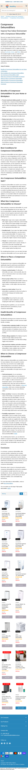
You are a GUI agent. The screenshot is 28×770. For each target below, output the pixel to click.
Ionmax (13, 52)
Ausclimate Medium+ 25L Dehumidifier (5, 575)
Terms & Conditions (20, 764)
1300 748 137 (6, 733)
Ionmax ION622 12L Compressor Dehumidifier (20, 606)
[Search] (25, 10)
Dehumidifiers (4, 18)
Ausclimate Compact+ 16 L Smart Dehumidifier (20, 666)
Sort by (4, 493)
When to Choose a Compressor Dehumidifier (12, 82)
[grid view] (21, 493)
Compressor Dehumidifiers (17, 18)
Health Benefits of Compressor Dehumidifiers (12, 80)
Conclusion (3, 84)
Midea (18, 52)
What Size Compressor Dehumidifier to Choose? (12, 76)
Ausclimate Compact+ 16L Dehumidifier (5, 545)
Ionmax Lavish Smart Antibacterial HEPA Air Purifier (21, 698)
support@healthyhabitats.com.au (12, 735)
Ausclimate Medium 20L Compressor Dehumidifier (21, 515)
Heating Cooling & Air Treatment (14, 16)
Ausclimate (7, 52)
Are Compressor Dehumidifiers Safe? (10, 74)
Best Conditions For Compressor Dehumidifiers (12, 73)
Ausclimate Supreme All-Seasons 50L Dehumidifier (21, 545)
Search (2, 760)
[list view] (25, 493)
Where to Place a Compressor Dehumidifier (11, 78)
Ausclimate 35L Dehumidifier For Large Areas (6, 515)
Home (2, 16)
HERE (9, 488)
